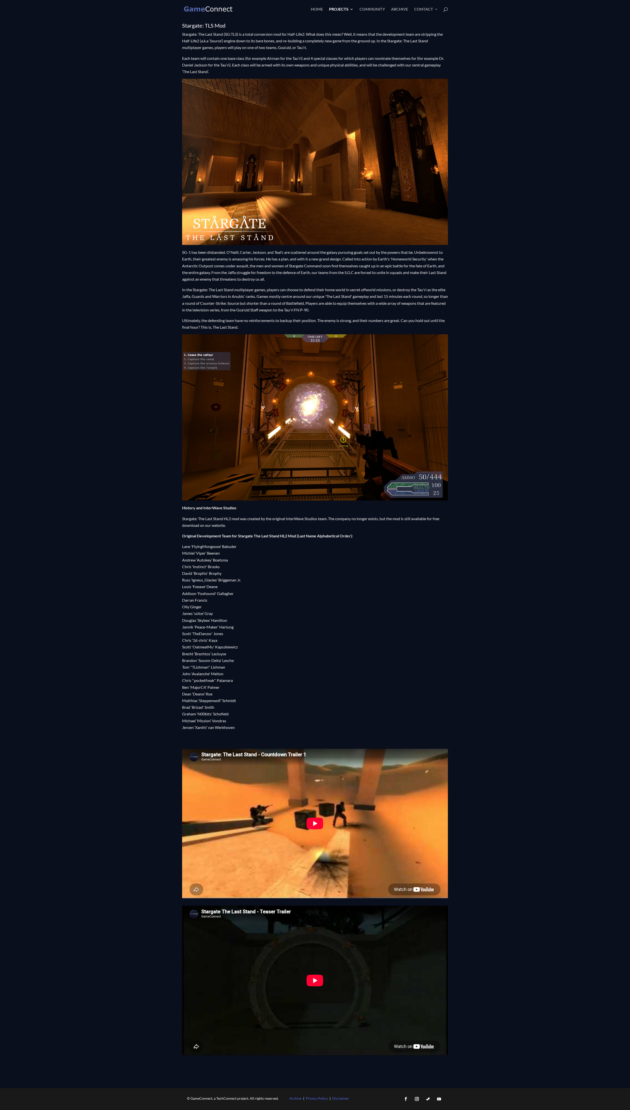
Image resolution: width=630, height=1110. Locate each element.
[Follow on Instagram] (417, 1099)
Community (372, 9)
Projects (338, 9)
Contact (423, 9)
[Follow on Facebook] (406, 1099)
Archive (399, 9)
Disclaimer (340, 1098)
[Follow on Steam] (428, 1099)
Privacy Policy (317, 1098)
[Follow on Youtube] (439, 1099)
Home (317, 9)
